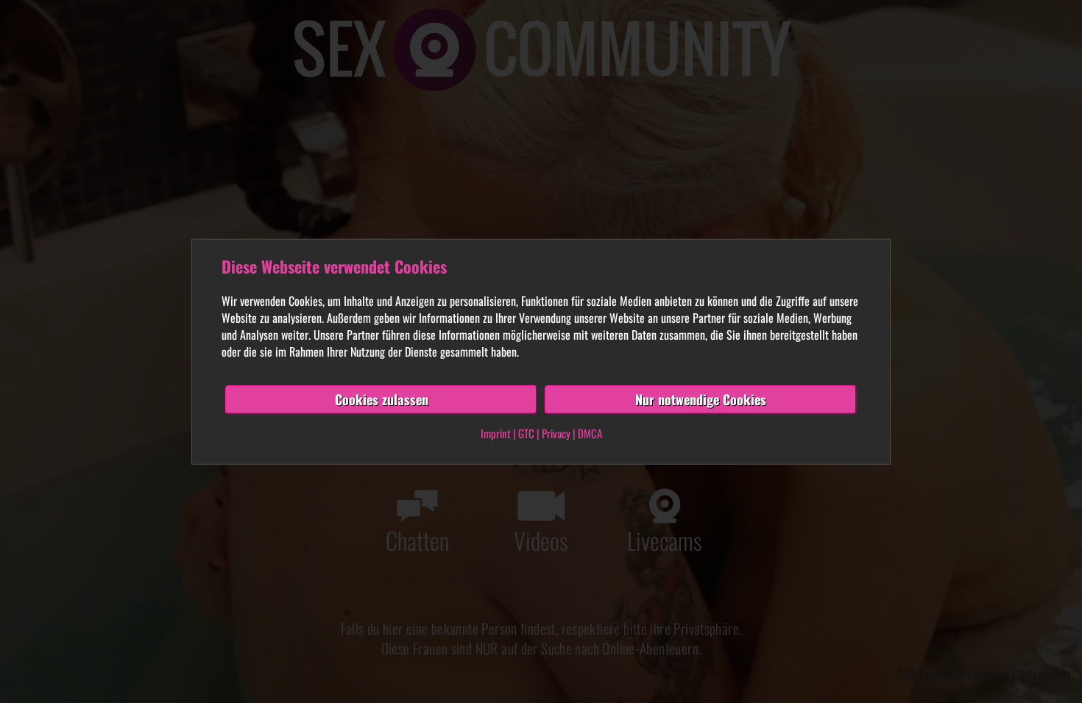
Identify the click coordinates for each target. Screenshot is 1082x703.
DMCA (590, 433)
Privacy (556, 433)
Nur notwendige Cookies (700, 399)
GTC (526, 433)
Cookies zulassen (381, 399)
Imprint (496, 433)
